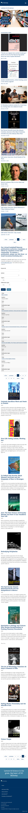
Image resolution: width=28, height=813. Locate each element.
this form (21, 254)
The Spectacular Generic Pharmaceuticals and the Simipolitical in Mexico (9, 588)
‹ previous (11, 240)
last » (15, 242)
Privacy (2, 807)
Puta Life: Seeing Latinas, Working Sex (13, 439)
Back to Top (24, 811)
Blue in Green (5, 294)
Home (3, 785)
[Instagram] (7, 783)
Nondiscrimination (5, 805)
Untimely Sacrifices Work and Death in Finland (14, 402)
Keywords (3, 268)
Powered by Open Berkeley (6, 802)
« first (6, 240)
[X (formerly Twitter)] (2, 783)
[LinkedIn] (4, 783)
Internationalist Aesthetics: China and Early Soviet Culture (14, 310)
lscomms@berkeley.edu (14, 256)
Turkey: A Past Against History (8, 358)
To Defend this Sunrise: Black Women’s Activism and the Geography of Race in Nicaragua (12, 477)
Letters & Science (7, 8)
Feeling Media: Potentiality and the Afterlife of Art (13, 704)
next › (24, 240)
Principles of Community (7, 796)
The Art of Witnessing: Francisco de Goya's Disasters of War (13, 667)
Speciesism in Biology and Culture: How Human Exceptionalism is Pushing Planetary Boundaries (13, 627)
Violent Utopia (6, 739)
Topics (2, 277)
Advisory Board (5, 791)
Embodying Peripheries (9, 551)
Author (2, 273)
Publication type (5, 282)
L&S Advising (4, 793)
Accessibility (3, 804)
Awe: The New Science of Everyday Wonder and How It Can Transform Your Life (13, 514)
